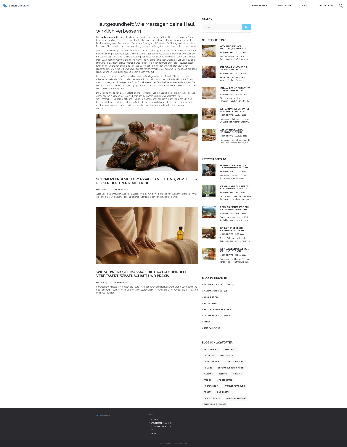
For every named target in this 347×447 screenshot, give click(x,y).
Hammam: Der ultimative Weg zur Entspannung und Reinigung (235, 90)
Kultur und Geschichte (217, 309)
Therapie (237, 374)
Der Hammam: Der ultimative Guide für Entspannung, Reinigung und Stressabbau (235, 111)
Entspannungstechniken (231, 368)
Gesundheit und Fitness (217, 316)
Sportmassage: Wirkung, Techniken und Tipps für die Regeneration (234, 167)
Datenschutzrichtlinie (160, 426)
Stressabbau (226, 356)
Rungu (305, 5)
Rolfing (223, 374)
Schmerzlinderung (234, 362)
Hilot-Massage (259, 5)
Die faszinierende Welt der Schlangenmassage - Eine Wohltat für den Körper (234, 209)
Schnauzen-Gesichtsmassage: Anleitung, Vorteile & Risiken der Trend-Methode (146, 181)
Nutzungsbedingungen (160, 423)
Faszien (207, 380)
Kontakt (153, 433)
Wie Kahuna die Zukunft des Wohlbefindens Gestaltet (234, 187)
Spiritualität (212, 328)
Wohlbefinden (211, 362)
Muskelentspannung (234, 386)
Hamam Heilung (284, 5)
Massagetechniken (215, 291)
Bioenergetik (223, 392)
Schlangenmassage (236, 398)
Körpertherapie (212, 398)
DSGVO (152, 430)
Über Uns (153, 420)
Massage (208, 374)
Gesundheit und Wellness (219, 285)
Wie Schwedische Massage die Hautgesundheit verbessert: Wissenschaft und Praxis (141, 274)
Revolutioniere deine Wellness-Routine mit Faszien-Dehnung (232, 230)
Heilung (208, 368)
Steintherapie (224, 380)
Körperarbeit (211, 386)
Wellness (210, 303)
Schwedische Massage (215, 404)
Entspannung (211, 350)
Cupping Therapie (326, 5)
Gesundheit (211, 297)
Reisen (208, 322)
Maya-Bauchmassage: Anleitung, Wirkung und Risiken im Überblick (233, 48)
